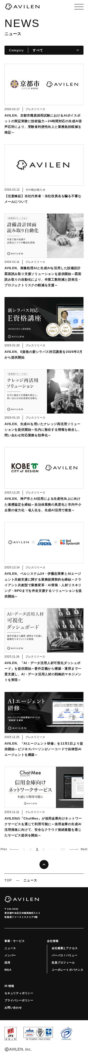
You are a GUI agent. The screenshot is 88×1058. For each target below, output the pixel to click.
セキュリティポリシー (19, 993)
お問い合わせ (13, 1007)
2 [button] (31, 849)
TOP (8, 880)
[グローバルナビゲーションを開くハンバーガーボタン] (78, 6)
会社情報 (52, 941)
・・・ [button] (52, 849)
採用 (7, 962)
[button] (10, 849)
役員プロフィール (63, 962)
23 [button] (63, 849)
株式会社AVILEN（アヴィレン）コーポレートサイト (22, 7)
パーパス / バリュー (64, 955)
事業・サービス (15, 941)
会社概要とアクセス (65, 948)
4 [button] (44, 849)
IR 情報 (9, 986)
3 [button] (37, 849)
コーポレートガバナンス (67, 969)
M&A (8, 969)
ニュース (10, 948)
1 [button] (24, 849)
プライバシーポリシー (19, 1000)
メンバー (10, 955)
